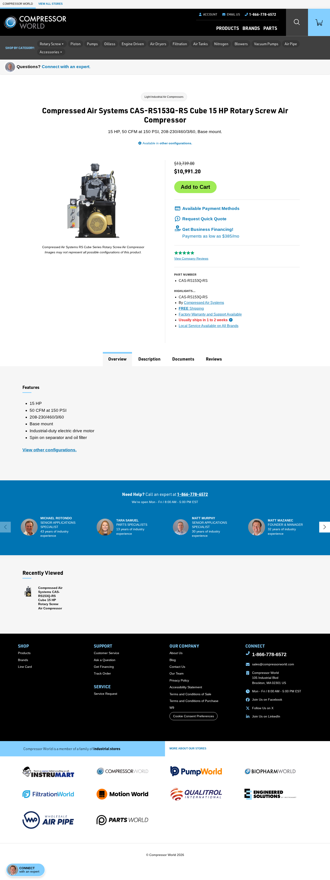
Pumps (92, 44)
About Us (176, 653)
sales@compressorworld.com (273, 664)
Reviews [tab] (214, 359)
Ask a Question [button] (104, 660)
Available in (167, 143)
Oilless (109, 44)
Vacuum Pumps (266, 44)
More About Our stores (187, 748)
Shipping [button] (191, 308)
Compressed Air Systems (204, 303)
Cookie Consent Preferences (193, 716)
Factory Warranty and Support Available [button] (210, 314)
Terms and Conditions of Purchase (193, 701)
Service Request (105, 693)
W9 (171, 707)
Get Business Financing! (210, 232)
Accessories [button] (49, 52)
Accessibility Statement (185, 687)
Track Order (102, 673)
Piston (75, 44)
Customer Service (106, 653)
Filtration (180, 44)
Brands (251, 28)
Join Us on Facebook (267, 699)
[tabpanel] (165, 423)
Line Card (25, 666)
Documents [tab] (183, 359)
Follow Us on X (262, 708)
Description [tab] (149, 359)
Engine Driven (133, 44)
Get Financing (104, 666)
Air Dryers (158, 44)
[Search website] (297, 22)
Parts (270, 28)
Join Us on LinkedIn (266, 716)
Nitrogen (221, 44)
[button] (231, 14)
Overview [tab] (117, 359)
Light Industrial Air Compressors (164, 96)
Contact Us (177, 666)
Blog (172, 660)
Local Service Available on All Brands (208, 326)
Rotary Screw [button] (50, 44)
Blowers (241, 44)
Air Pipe (291, 44)
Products (227, 28)
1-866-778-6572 (192, 494)
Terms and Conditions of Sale (190, 694)
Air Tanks (200, 44)
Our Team (176, 673)
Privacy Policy (179, 680)
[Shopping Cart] (319, 22)
